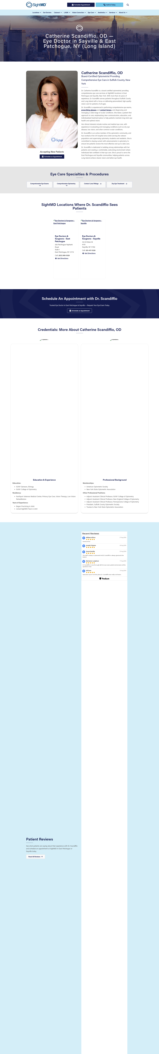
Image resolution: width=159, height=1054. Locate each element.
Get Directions (62, 258)
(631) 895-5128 (64, 255)
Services (112, 12)
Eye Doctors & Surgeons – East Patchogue (62, 239)
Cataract (57, 12)
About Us (122, 12)
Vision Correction (78, 12)
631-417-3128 (90, 250)
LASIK (66, 12)
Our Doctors (47, 12)
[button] (40, 13)
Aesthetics (101, 12)
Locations (35, 12)
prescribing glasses (88, 110)
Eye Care (91, 12)
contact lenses (105, 110)
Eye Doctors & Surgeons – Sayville (91, 237)
